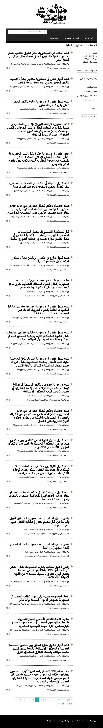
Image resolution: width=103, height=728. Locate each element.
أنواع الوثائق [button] (88, 38)
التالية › (69, 704)
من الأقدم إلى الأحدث (90, 56)
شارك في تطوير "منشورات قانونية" (58, 721)
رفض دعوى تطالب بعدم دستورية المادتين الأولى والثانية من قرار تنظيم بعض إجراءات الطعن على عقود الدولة (39, 521)
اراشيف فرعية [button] (54, 38)
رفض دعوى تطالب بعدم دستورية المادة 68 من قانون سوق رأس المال (39, 546)
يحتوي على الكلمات (90, 62)
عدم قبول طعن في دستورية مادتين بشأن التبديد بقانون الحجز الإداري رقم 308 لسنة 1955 (39, 81)
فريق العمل (76, 721)
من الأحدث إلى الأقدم (90, 58)
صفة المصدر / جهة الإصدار (87, 95)
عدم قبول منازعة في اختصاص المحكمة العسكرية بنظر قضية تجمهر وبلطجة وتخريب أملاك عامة (39, 185)
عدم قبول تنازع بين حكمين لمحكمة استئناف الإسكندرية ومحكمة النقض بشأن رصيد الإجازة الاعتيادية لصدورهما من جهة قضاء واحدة (41, 469)
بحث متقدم (53, 31)
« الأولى (69, 699)
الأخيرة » (61, 704)
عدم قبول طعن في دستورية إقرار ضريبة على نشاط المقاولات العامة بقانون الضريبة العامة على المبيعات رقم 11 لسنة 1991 (38, 310)
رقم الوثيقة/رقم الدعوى (88, 79)
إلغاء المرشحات (87, 116)
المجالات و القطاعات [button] (71, 38)
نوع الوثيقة (93, 87)
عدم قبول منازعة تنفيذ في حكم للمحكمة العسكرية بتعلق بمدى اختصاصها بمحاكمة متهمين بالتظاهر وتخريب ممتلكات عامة (38, 495)
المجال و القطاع (91, 91)
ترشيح (93, 108)
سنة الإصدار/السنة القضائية (87, 70)
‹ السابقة (60, 699)
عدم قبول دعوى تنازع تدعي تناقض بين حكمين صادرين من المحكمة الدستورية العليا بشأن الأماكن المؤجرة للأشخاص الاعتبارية (38, 443)
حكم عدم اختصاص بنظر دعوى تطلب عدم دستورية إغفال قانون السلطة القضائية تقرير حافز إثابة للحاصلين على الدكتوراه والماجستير (39, 284)
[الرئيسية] (51, 14)
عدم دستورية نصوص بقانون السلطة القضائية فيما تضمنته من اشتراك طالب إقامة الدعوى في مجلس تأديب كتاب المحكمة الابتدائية (40, 388)
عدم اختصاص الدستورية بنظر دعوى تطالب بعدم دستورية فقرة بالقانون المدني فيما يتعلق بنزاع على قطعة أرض (38, 56)
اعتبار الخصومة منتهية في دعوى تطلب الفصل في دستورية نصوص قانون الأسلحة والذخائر (40, 598)
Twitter (7, 68)
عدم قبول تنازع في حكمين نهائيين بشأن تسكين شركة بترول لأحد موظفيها (40, 259)
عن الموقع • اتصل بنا (89, 721)
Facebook (10, 68)
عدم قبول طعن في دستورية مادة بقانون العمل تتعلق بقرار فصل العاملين (40, 103)
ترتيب (95, 53)
